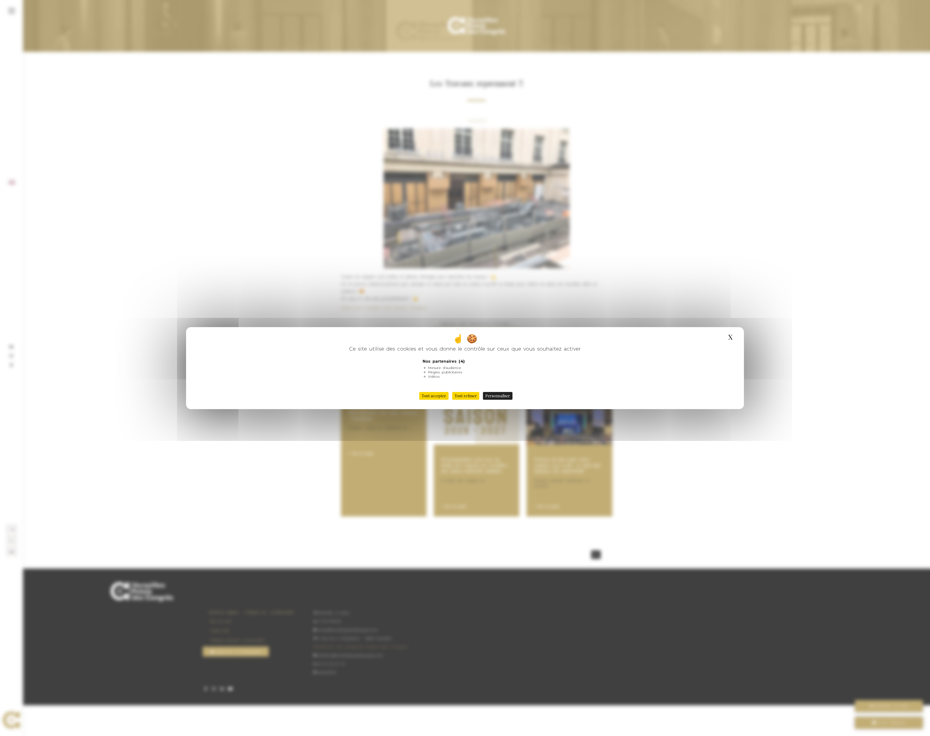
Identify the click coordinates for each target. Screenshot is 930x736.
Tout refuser (466, 395)
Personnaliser (497, 395)
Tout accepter (434, 395)
